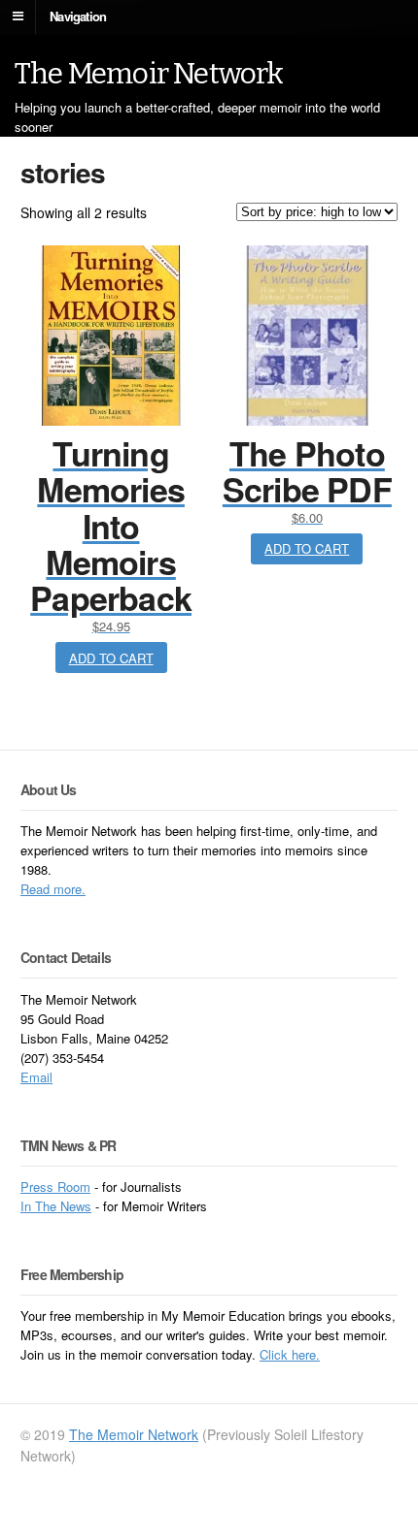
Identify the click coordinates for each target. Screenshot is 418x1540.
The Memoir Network (149, 73)
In (27, 1206)
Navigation (78, 15)
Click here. (290, 1354)
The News (63, 1206)
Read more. (53, 889)
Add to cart (111, 658)
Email (36, 1077)
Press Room (55, 1186)
